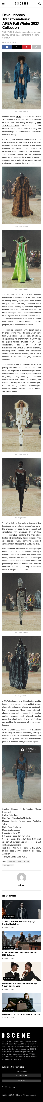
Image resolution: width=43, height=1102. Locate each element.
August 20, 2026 (8, 927)
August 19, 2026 (8, 989)
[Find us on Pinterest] (14, 1087)
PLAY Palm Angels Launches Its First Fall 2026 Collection (19, 953)
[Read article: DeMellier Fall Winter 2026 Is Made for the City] (21, 1002)
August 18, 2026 (8, 1017)
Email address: (21, 1072)
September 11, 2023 (9, 42)
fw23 (20, 862)
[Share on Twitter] (17, 47)
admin (21, 885)
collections (12, 862)
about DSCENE (31, 1056)
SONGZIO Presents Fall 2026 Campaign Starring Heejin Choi (18, 922)
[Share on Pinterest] (26, 47)
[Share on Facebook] (7, 47)
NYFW (26, 862)
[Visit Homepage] (21, 3)
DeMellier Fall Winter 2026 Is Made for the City (21, 1014)
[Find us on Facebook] (2, 1087)
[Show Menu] (3, 3)
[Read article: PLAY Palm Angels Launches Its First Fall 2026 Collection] (21, 940)
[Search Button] (39, 3)
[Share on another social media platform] (36, 47)
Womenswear (8, 865)
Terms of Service (16, 1059)
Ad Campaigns (9, 916)
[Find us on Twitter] (6, 1087)
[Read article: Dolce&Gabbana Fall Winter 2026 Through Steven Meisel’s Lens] (21, 971)
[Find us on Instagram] (10, 1087)
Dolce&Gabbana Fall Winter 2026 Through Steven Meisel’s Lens (19, 984)
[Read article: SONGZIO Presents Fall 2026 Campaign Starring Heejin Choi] (21, 909)
